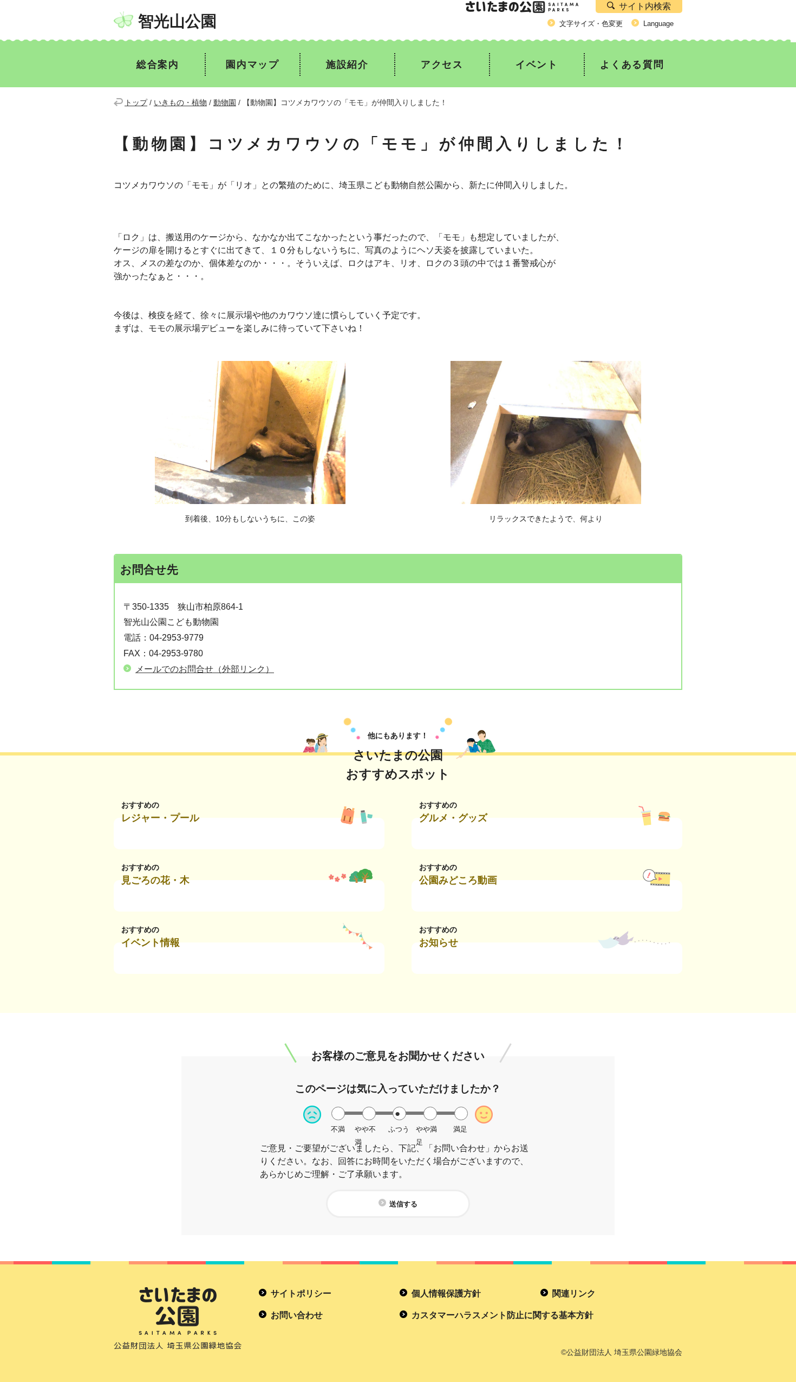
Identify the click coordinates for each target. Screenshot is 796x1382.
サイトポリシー (301, 1293)
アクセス (442, 64)
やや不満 (365, 1129)
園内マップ (252, 64)
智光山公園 (177, 21)
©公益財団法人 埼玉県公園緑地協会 (621, 1352)
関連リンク (574, 1293)
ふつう (398, 1129)
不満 (338, 1129)
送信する (403, 1204)
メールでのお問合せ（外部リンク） (204, 669)
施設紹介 (347, 64)
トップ (136, 102)
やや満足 (426, 1129)
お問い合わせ (297, 1315)
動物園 (224, 102)
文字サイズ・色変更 (591, 24)
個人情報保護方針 (446, 1293)
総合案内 (157, 64)
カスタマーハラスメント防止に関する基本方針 (502, 1315)
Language (658, 24)
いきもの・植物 (180, 102)
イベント (537, 64)
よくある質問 (632, 64)
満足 (460, 1129)
